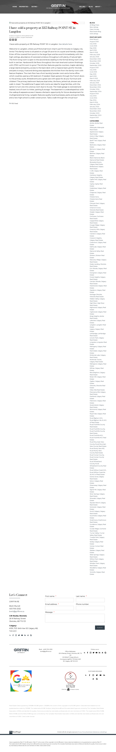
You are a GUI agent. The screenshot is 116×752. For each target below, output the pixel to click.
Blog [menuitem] (91, 6)
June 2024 (93, 98)
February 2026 (95, 54)
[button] (10, 635)
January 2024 (94, 106)
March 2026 (94, 52)
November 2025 (95, 61)
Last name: (81, 596)
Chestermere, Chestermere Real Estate (96, 199)
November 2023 (95, 111)
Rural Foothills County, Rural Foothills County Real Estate (97, 431)
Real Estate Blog (95, 31)
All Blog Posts (94, 25)
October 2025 (94, 63)
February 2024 (95, 104)
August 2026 (94, 41)
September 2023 (95, 115)
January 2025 (94, 83)
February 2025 (95, 80)
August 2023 (94, 117)
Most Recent (94, 39)
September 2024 (95, 91)
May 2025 (93, 74)
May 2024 (93, 100)
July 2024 (93, 96)
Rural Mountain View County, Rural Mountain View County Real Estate (98, 444)
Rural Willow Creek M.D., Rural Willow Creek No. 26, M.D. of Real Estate (98, 472)
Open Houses (94, 29)
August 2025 (94, 67)
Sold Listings (94, 33)
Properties (23, 6)
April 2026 (93, 50)
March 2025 (94, 78)
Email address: (51, 604)
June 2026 (93, 46)
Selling (82, 6)
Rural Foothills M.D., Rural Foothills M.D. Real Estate (98, 438)
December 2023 (95, 109)
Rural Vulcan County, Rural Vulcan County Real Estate (97, 457)
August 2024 (94, 93)
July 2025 (93, 70)
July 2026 (93, 44)
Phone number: (82, 604)
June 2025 (93, 72)
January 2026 (94, 57)
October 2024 (94, 89)
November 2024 (95, 87)
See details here (65, 44)
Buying (34, 6)
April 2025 (93, 76)
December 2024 (95, 85)
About (97, 6)
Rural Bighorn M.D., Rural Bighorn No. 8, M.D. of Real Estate (98, 420)
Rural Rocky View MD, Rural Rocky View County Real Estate (97, 451)
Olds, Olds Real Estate (97, 390)
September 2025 (95, 65)
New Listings (94, 27)
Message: (49, 612)
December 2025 (95, 59)
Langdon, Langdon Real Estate (23, 37)
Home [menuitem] (15, 6)
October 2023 (94, 113)
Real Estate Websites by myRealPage (96, 732)
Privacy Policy (81, 732)
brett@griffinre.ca (16, 611)
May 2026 (93, 48)
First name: (50, 596)
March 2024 (94, 102)
